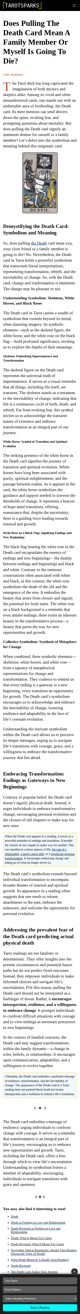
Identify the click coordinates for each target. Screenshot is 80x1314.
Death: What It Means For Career (31, 1238)
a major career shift (32, 854)
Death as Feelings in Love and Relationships (38, 1222)
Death (14, 1216)
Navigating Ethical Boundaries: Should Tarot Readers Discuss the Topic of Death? (44, 1252)
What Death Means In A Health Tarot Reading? (40, 1259)
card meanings (13, 74)
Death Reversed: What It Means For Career (37, 1244)
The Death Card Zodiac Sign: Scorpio (34, 1271)
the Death (39, 243)
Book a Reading (40, 1307)
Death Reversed (20, 1265)
